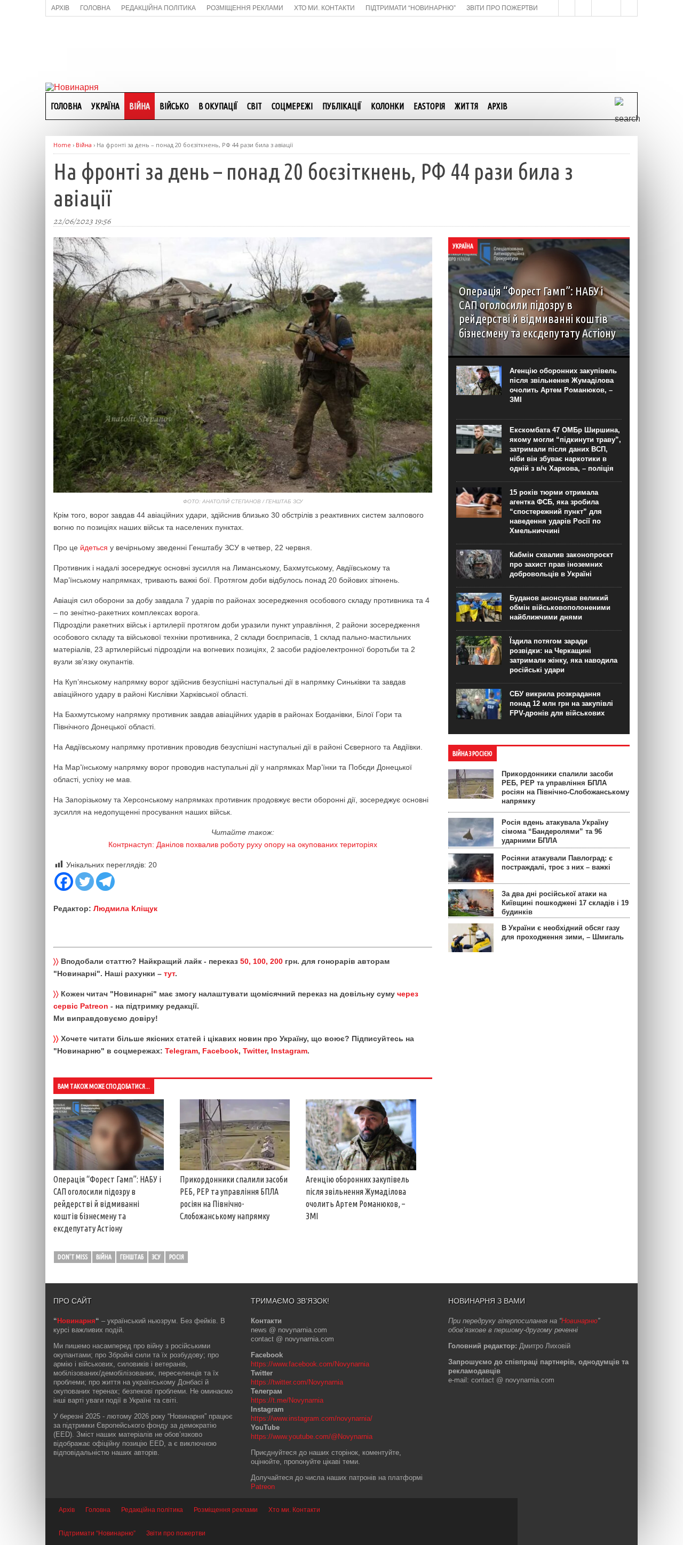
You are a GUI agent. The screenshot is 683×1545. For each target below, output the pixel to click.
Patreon (263, 1487)
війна (104, 1256)
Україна (105, 106)
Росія (176, 1256)
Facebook (220, 1051)
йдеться (94, 547)
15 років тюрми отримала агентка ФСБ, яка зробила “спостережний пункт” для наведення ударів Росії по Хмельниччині (556, 511)
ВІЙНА (139, 106)
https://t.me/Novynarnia (287, 1400)
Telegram (181, 1051)
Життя (466, 106)
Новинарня (76, 1321)
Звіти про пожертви (175, 1533)
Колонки (387, 106)
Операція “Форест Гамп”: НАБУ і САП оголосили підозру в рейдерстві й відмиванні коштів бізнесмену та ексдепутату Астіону (107, 1203)
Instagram (289, 1051)
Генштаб (132, 1256)
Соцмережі (292, 106)
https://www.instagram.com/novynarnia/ (311, 1418)
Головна (66, 106)
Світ (254, 106)
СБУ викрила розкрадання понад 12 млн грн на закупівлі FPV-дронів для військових (561, 703)
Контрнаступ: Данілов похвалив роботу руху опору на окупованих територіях (242, 844)
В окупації (217, 106)
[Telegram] (105, 881)
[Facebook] (63, 881)
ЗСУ (156, 1256)
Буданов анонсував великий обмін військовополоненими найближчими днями (560, 607)
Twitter (255, 1051)
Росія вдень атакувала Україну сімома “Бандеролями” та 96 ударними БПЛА (555, 831)
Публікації (341, 106)
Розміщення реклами (226, 1510)
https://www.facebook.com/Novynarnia (310, 1364)
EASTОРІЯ (429, 106)
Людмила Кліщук (125, 908)
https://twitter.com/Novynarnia (297, 1382)
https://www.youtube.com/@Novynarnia (311, 1437)
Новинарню (579, 1321)
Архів (497, 106)
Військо (174, 106)
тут (169, 973)
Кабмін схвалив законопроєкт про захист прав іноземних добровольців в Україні (561, 564)
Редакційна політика (152, 1510)
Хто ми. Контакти (294, 1510)
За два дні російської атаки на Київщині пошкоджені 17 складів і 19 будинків (565, 903)
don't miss (73, 1256)
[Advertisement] (341, 49)
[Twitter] (84, 881)
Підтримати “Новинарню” (97, 1533)
